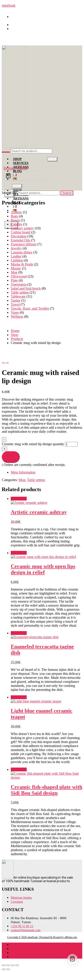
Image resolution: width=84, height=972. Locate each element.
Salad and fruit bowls (26, 288)
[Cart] (25, 175)
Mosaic (16, 268)
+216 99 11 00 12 (25, 25)
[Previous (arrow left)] (3, 969)
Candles (16, 224)
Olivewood (19, 276)
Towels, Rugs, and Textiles (30, 308)
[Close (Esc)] (17, 965)
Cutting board (20, 232)
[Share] (12, 965)
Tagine (15, 300)
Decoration (18, 236)
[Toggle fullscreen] (8, 965)
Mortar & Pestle (22, 264)
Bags (14, 216)
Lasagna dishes (21, 252)
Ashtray (16, 212)
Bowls (15, 220)
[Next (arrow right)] (8, 969)
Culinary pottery (22, 228)
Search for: (9, 193)
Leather (16, 256)
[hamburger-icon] (52, 159)
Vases (15, 312)
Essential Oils (20, 240)
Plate (14, 280)
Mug (14, 272)
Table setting (20, 292)
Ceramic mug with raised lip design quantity (33, 444)
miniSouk (8, 5)
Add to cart (11, 457)
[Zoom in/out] (3, 965)
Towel (15, 304)
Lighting (17, 260)
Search (66, 193)
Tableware (18, 296)
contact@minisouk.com (29, 29)
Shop (17, 159)
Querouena (18, 284)
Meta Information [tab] (23, 472)
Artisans (21, 198)
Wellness (17, 316)
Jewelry (16, 248)
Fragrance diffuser (24, 244)
